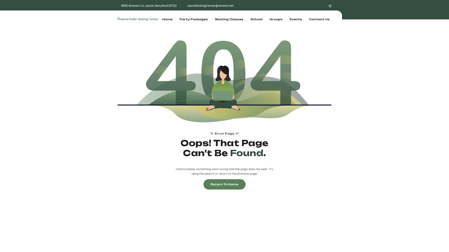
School (256, 19)
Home (167, 19)
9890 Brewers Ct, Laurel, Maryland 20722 (149, 6)
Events (296, 19)
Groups (276, 19)
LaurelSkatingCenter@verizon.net (210, 6)
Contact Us (319, 19)
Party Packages (194, 19)
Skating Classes (229, 19)
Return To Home (224, 184)
